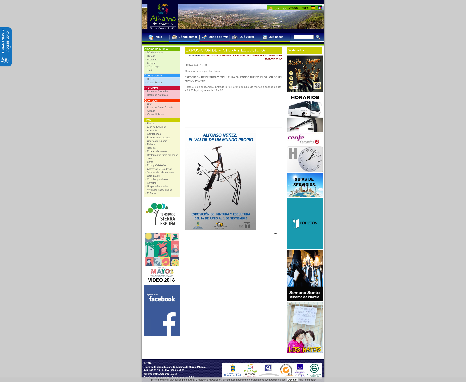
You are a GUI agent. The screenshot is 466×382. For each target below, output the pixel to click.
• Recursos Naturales (157, 95)
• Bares (149, 162)
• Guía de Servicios (156, 127)
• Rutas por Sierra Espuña (159, 107)
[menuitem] (157, 36)
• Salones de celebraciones (160, 172)
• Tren (149, 70)
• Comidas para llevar (157, 179)
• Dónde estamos (154, 52)
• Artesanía (151, 130)
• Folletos (150, 144)
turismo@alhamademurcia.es (160, 374)
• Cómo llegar (152, 66)
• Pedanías (151, 59)
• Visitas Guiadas (155, 114)
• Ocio (149, 104)
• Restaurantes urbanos (158, 137)
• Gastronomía (153, 133)
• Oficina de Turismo (156, 141)
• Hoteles (150, 79)
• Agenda (150, 111)
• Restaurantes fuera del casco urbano (161, 157)
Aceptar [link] (292, 379)
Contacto (293, 7)
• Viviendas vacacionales (159, 190)
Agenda (200, 55)
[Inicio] (313, 7)
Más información (307, 379)
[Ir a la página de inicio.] (162, 16)
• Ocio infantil (152, 176)
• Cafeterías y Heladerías (159, 169)
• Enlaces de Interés (156, 151)
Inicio (191, 55)
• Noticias (150, 148)
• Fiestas (150, 123)
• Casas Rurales (154, 82)
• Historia (150, 56)
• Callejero (151, 63)
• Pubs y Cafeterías (156, 165)
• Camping (151, 182)
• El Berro (150, 193)
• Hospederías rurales (157, 186)
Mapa (305, 7)
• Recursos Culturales (157, 91)
